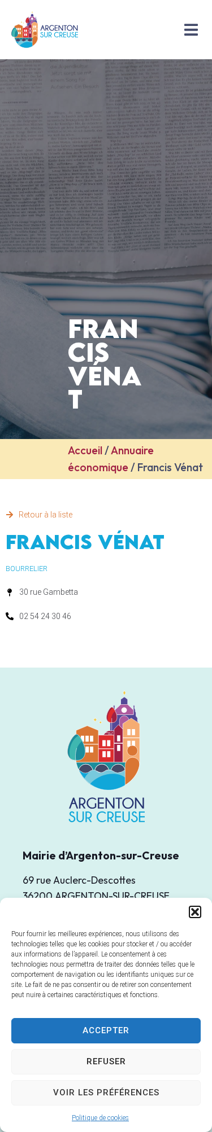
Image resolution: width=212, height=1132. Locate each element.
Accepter (106, 1030)
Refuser (106, 1061)
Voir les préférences (106, 1092)
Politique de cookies (100, 1118)
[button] (195, 912)
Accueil (85, 450)
